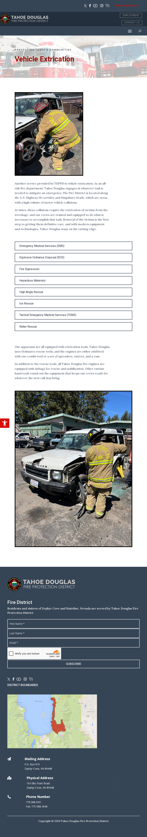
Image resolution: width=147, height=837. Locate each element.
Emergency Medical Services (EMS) (41, 246)
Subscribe (73, 664)
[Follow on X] (85, 6)
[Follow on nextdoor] (107, 6)
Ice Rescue (26, 303)
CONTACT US (132, 22)
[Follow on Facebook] (90, 6)
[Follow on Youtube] (95, 6)
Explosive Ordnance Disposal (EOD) (41, 257)
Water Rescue (28, 326)
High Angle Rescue (31, 292)
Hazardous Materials (32, 280)
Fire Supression (29, 269)
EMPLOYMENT (131, 15)
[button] (4, 423)
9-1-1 (137, 5)
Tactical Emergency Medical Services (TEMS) (47, 315)
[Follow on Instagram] (101, 6)
